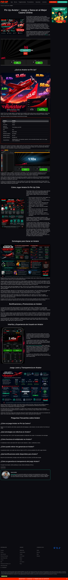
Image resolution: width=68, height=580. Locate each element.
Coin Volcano (22, 561)
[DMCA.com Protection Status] (4, 576)
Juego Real (25, 50)
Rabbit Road (22, 550)
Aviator (21, 559)
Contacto (2, 550)
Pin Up (46, 34)
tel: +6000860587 (4, 567)
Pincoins (2, 552)
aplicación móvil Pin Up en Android (35, 345)
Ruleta (38, 550)
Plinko (21, 563)
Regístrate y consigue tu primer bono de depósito (34, 578)
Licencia (2, 559)
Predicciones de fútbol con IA (5, 563)
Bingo (38, 554)
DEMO (25, 53)
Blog (1, 561)
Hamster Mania (22, 552)
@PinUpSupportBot (4, 565)
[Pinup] (4, 2)
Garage (21, 554)
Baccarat (38, 552)
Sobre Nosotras (3, 554)
